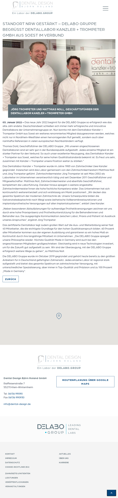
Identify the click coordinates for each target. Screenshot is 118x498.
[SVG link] (59, 362)
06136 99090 (15, 393)
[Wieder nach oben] (111, 493)
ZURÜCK (10, 278)
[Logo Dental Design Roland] (32, 7)
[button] (108, 8)
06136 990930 (16, 397)
